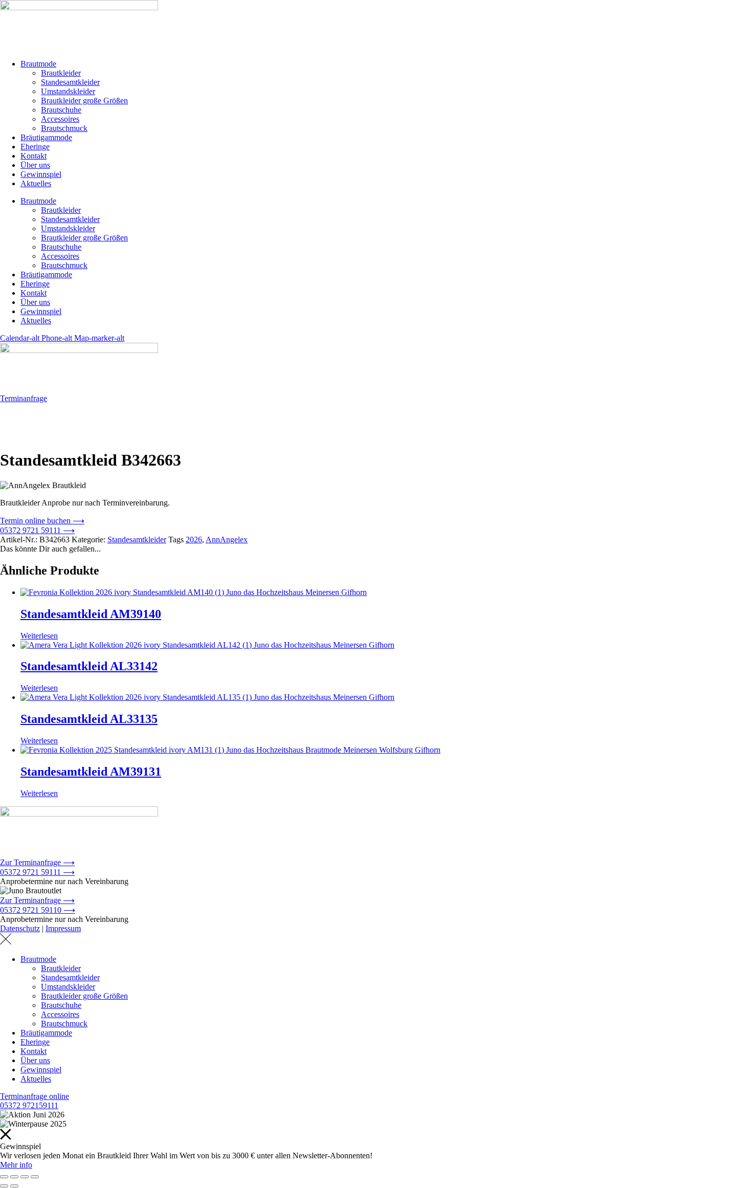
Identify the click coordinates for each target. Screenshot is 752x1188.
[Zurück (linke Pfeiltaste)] (4, 1185)
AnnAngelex (227, 539)
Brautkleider (61, 73)
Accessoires (60, 119)
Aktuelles (35, 183)
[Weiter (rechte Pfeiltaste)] (14, 1185)
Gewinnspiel (40, 174)
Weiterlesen (39, 635)
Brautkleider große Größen (84, 100)
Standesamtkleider (70, 82)
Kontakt (33, 155)
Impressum (63, 928)
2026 (194, 539)
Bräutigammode (46, 137)
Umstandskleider (68, 91)
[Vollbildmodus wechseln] (14, 1176)
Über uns (35, 165)
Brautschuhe (61, 109)
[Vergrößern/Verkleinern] (4, 1176)
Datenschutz (20, 928)
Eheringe (35, 146)
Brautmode (38, 63)
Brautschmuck (64, 128)
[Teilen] (24, 1176)
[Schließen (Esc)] (35, 1176)
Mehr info (16, 1164)
